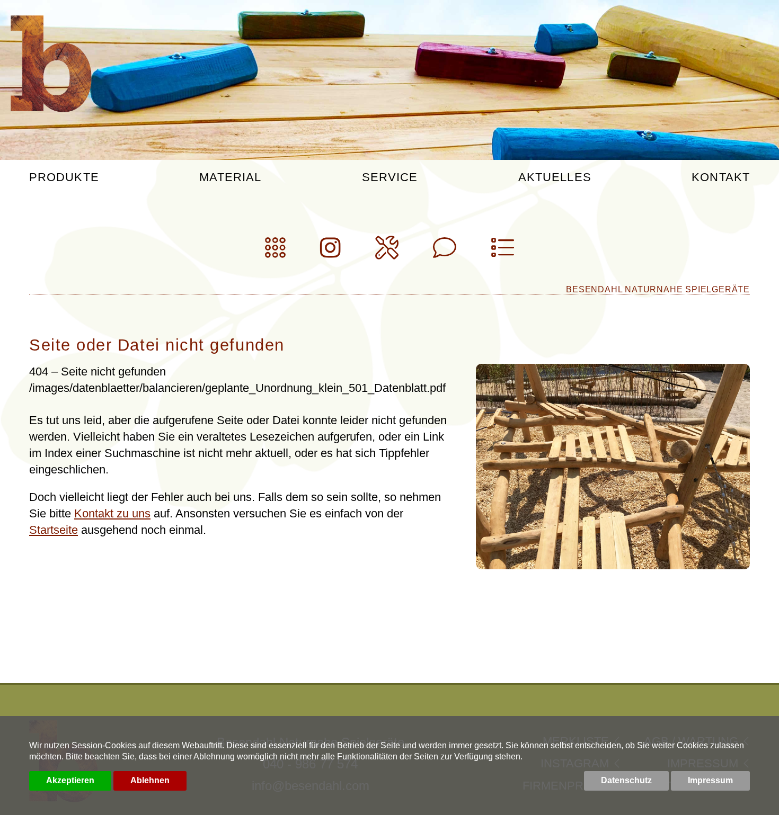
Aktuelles (554, 178)
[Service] (387, 252)
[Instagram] (330, 252)
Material (230, 178)
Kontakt (721, 178)
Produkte (64, 178)
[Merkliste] (502, 252)
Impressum (710, 780)
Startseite (53, 529)
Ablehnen (150, 780)
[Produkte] (275, 252)
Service (390, 178)
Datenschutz (626, 780)
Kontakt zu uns (112, 513)
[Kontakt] (444, 252)
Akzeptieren (70, 780)
